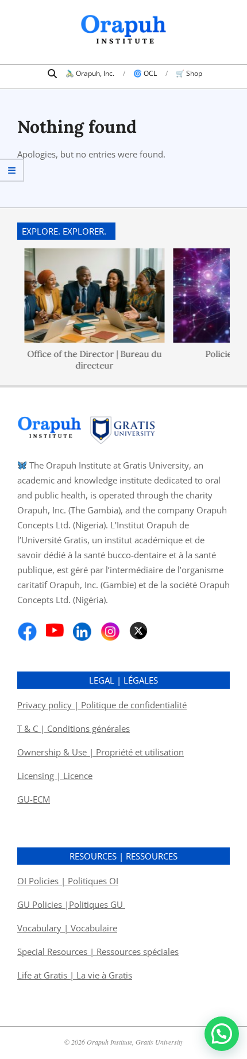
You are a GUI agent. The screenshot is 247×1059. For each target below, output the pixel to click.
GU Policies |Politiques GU (71, 904)
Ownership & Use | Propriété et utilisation (100, 752)
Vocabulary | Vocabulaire (67, 928)
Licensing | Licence (54, 775)
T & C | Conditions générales (73, 728)
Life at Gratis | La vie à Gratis (74, 975)
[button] (221, 1033)
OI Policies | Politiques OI (67, 881)
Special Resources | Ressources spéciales (98, 951)
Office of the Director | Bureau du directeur (91, 359)
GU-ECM (33, 799)
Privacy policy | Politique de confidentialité (102, 705)
